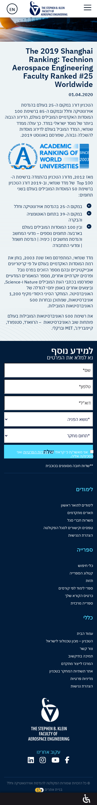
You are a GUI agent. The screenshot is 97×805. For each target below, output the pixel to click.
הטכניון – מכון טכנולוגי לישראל (69, 641)
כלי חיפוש (85, 565)
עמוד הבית (85, 633)
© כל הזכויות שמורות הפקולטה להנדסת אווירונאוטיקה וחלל (48, 783)
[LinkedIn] (30, 760)
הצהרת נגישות (82, 686)
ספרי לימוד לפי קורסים (75, 588)
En (12, 9)
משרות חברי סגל (80, 520)
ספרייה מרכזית (82, 603)
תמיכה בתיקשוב (80, 656)
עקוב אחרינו (48, 752)
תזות (89, 580)
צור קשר (86, 648)
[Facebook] (67, 760)
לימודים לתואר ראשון (77, 505)
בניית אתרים (53, 789)
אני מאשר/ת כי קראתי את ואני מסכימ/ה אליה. (55, 454)
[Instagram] (42, 760)
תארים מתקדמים (80, 512)
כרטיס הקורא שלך (79, 595)
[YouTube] (55, 760)
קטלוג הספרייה (81, 573)
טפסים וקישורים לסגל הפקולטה (68, 527)
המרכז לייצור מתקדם (77, 663)
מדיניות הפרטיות (35, 452)
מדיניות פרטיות (81, 678)
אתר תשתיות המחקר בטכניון (71, 671)
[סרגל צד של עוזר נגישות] (86, 799)
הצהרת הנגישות (80, 535)
